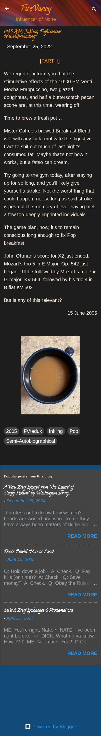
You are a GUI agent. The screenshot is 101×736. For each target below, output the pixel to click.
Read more (82, 536)
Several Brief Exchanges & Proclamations (38, 610)
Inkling (56, 431)
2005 (11, 431)
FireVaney (36, 9)
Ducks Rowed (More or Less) (29, 552)
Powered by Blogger (53, 726)
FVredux (33, 431)
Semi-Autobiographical (30, 441)
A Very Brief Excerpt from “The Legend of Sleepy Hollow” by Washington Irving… (39, 490)
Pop (74, 431)
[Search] (94, 9)
